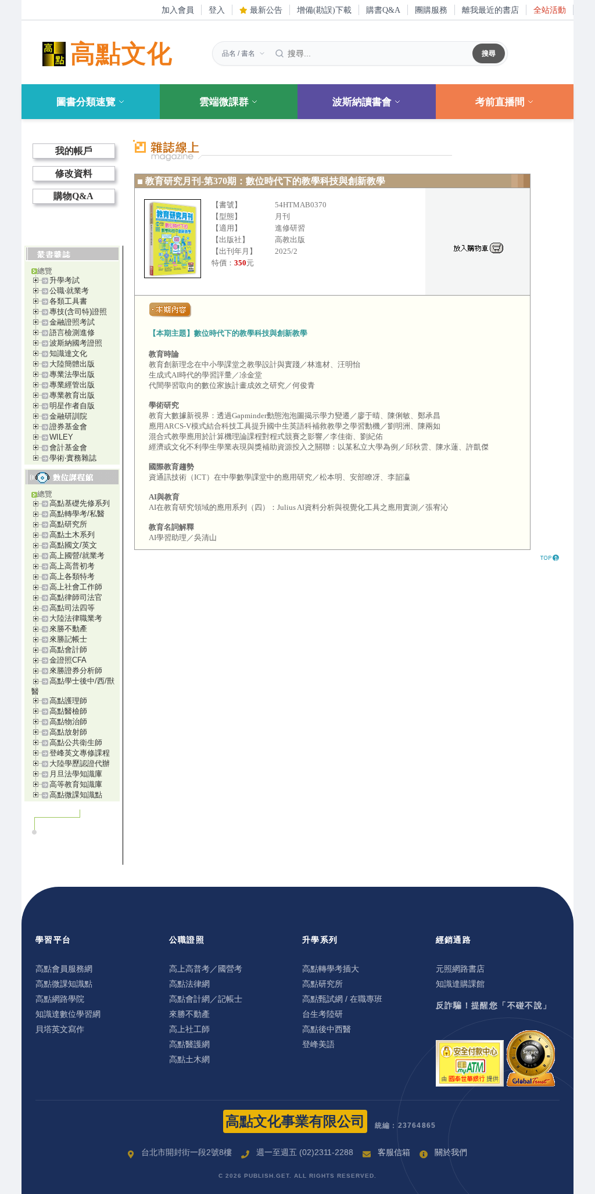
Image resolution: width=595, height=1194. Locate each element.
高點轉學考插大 (330, 968)
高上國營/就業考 (77, 555)
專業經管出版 (72, 384)
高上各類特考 (72, 576)
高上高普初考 (72, 566)
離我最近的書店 (490, 10)
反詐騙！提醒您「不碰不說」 (494, 1005)
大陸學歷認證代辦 (79, 763)
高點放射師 (68, 732)
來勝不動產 (68, 628)
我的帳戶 (73, 151)
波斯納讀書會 (362, 101)
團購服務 (431, 10)
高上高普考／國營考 (205, 968)
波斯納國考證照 (75, 343)
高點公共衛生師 (75, 742)
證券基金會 (68, 426)
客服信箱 (394, 1152)
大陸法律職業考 (75, 618)
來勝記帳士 (68, 639)
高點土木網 (189, 1059)
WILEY (61, 437)
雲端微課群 (224, 101)
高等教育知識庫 (75, 784)
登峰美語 (318, 1044)
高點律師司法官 (75, 597)
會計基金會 (68, 447)
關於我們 (451, 1152)
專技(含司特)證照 (78, 311)
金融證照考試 (72, 322)
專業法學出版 (72, 374)
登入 (217, 10)
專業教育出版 (72, 395)
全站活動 (549, 10)
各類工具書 (68, 301)
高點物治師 (68, 721)
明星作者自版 (72, 405)
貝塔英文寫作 (59, 1029)
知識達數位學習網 (68, 1014)
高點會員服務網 (63, 968)
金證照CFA (68, 660)
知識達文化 (68, 353)
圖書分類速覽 (86, 101)
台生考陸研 (322, 1014)
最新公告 (265, 10)
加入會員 (178, 10)
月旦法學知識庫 (75, 773)
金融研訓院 (68, 416)
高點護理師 (68, 700)
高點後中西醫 (326, 1029)
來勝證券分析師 (75, 670)
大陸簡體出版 (72, 363)
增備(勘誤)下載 (324, 10)
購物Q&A (73, 196)
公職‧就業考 (69, 290)
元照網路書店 (460, 968)
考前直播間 (500, 101)
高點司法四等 (72, 607)
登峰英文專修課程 (79, 753)
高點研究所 (68, 524)
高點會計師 (68, 649)
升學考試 (64, 280)
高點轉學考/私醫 (77, 513)
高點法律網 (189, 983)
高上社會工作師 (75, 586)
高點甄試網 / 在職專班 (342, 999)
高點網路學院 (59, 999)
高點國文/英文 (73, 545)
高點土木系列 (72, 534)
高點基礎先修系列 (79, 503)
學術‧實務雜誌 (72, 458)
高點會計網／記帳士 (205, 999)
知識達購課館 (460, 983)
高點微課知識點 (75, 794)
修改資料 (73, 173)
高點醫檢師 (68, 711)
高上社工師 (189, 1029)
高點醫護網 (189, 1044)
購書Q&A (383, 10)
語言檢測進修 (72, 332)
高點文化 (121, 53)
